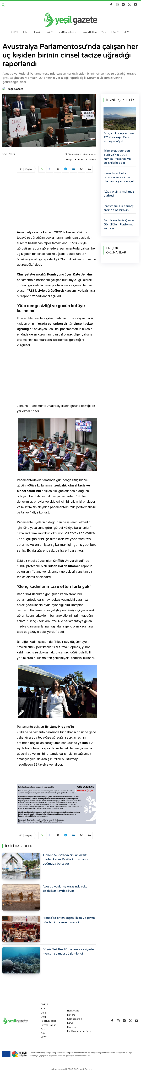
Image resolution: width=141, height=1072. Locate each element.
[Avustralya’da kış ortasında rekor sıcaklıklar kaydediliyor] (21, 897)
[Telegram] (123, 5)
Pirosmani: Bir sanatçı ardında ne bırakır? (119, 208)
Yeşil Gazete (15, 89)
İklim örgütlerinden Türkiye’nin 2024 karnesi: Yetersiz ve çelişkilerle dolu (117, 157)
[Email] (81, 169)
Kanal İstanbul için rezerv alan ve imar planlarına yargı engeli (119, 177)
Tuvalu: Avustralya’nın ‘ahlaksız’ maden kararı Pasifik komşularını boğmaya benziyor (65, 859)
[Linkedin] (73, 169)
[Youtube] (135, 5)
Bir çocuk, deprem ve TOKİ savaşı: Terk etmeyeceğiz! (119, 137)
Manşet (92, 159)
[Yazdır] (89, 169)
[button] (3, 5)
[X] (129, 5)
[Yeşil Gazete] (4, 89)
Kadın (81, 159)
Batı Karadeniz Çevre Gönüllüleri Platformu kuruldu (119, 224)
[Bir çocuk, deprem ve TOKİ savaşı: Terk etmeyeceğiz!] (120, 118)
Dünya (69, 159)
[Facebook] (111, 5)
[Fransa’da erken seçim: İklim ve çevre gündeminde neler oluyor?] (21, 929)
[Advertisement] (56, 202)
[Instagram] (117, 5)
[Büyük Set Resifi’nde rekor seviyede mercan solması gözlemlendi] (21, 960)
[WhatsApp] (41, 169)
